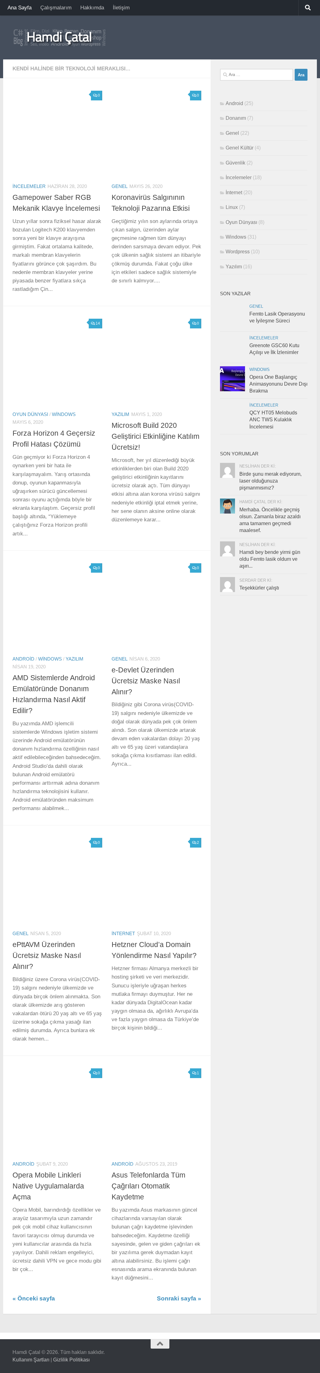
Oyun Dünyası (30, 414)
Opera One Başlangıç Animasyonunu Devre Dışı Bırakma (278, 384)
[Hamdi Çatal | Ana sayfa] (59, 37)
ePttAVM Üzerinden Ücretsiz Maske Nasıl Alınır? (46, 955)
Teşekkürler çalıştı (259, 587)
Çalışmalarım (56, 8)
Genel (120, 186)
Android (23, 658)
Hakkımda (92, 8)
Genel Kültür (239, 147)
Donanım (236, 118)
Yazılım (120, 414)
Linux (232, 207)
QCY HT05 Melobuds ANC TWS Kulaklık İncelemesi (273, 419)
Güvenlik (235, 162)
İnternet (123, 933)
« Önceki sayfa (33, 1298)
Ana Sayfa (20, 8)
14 (98, 323)
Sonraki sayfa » (179, 1298)
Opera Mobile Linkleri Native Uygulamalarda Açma (48, 1186)
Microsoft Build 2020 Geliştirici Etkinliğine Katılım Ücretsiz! (155, 436)
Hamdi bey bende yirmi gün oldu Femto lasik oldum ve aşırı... (269, 559)
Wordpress (238, 251)
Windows (64, 414)
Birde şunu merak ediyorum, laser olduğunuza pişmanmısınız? (270, 481)
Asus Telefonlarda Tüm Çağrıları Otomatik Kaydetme (148, 1186)
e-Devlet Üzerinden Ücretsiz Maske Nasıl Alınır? (146, 681)
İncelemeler (29, 186)
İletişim (121, 8)
